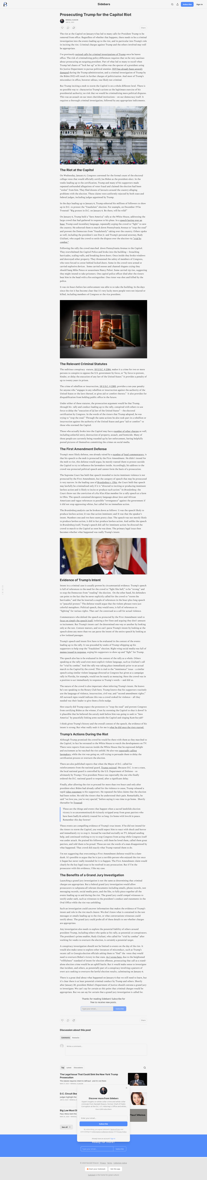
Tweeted (77, 803)
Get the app (115, 1169)
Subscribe (187, 4)
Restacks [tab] (75, 1038)
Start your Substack (97, 1169)
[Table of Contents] (2, 590)
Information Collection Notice (102, 1132)
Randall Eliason (72, 20)
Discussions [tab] (78, 1068)
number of (118, 454)
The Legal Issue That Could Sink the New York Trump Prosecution (89, 1076)
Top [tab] (62, 1068)
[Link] (56, 170)
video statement (74, 792)
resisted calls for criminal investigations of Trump (100, 54)
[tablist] (70, 1037)
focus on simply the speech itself (76, 620)
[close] (126, 1088)
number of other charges (126, 431)
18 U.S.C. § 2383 (108, 386)
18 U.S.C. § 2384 (102, 369)
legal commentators (134, 454)
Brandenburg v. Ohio (107, 482)
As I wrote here (114, 957)
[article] (103, 1080)
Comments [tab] (65, 1038)
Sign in (199, 4)
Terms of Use (115, 1129)
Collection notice (120, 1163)
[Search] (172, 4)
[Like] (62, 27)
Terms (109, 1163)
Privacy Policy (121, 1132)
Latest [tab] (68, 1068)
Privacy (103, 1163)
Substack (91, 1175)
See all (65, 1127)
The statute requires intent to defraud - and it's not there (83, 1081)
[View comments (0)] (68, 27)
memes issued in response (73, 652)
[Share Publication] (177, 4)
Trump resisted (109, 767)
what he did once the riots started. (126, 727)
